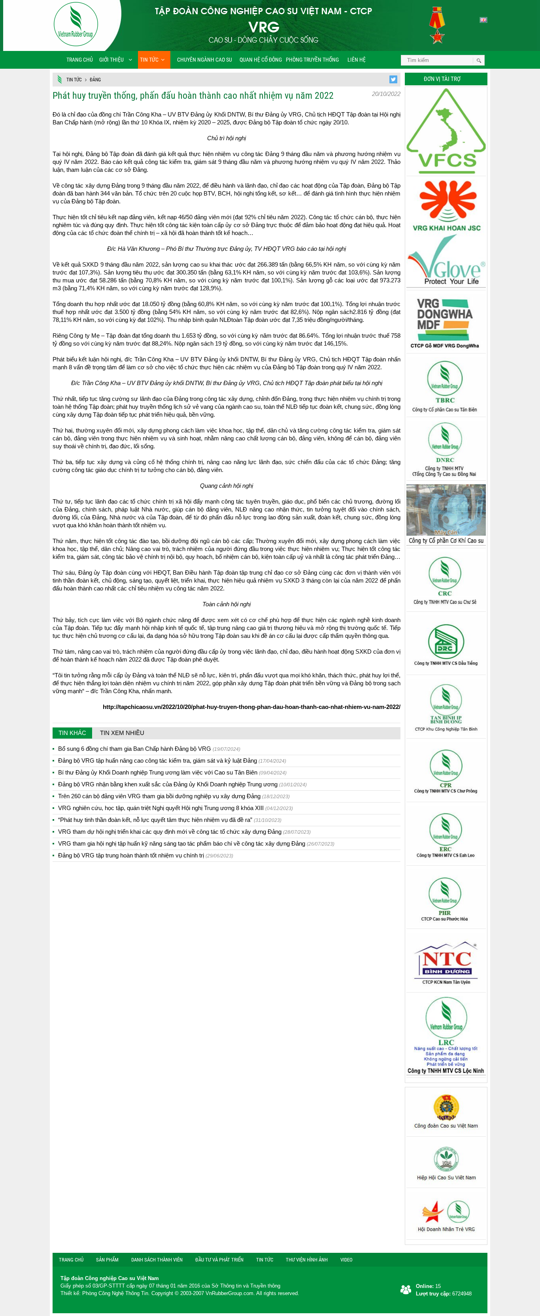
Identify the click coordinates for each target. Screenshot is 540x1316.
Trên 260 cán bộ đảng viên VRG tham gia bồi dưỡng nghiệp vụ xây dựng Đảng (174, 796)
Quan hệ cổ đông (261, 59)
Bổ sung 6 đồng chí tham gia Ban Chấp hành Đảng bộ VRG (149, 748)
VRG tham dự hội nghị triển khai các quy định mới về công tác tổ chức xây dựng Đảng (184, 831)
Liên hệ (356, 59)
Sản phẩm (107, 1260)
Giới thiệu (111, 59)
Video (346, 1260)
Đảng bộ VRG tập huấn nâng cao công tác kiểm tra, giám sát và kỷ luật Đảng (172, 760)
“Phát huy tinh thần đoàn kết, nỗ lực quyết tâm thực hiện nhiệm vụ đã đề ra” (169, 819)
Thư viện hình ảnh (307, 1260)
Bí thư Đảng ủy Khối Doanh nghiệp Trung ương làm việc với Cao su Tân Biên (172, 772)
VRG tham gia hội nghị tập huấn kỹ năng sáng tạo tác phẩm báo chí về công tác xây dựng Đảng (196, 843)
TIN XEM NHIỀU (122, 732)
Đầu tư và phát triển (219, 1260)
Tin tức (149, 59)
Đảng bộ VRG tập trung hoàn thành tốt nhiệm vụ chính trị (145, 855)
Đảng (95, 80)
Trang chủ (79, 59)
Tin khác (72, 732)
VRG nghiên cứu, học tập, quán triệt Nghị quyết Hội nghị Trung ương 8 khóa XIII (175, 808)
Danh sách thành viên (157, 1260)
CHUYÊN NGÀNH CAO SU (202, 59)
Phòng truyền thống (312, 59)
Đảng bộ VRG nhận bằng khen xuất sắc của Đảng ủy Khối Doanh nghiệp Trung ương (182, 784)
